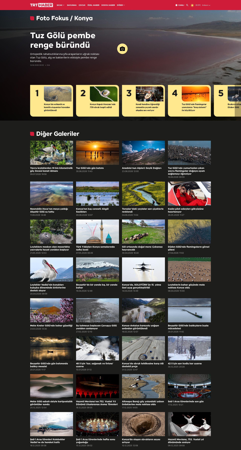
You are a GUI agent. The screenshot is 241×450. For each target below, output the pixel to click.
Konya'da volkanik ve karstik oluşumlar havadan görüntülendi (57, 107)
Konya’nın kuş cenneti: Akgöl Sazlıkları (92, 210)
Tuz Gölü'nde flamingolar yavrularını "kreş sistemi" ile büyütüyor (194, 107)
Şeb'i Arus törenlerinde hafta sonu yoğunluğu (95, 441)
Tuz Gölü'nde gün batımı (90, 168)
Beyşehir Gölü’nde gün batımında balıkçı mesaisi (49, 365)
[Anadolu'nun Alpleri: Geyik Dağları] (143, 153)
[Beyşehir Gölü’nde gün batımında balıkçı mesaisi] (51, 348)
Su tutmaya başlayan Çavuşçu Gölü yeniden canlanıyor (96, 327)
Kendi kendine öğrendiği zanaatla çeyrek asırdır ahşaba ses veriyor (148, 107)
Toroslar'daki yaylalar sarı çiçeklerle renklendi (143, 210)
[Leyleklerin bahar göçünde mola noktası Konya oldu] (189, 269)
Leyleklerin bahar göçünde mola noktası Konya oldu (186, 286)
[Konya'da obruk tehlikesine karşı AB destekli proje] (143, 348)
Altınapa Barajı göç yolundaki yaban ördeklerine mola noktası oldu (143, 403)
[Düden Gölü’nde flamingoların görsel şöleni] (189, 231)
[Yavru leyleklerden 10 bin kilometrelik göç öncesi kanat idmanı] (51, 153)
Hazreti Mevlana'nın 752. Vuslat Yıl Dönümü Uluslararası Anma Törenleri (97, 403)
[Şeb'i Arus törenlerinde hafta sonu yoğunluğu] (97, 424)
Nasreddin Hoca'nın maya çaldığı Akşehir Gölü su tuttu (49, 210)
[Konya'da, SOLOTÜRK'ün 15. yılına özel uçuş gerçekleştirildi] (143, 269)
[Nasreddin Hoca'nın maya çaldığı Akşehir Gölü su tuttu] (51, 194)
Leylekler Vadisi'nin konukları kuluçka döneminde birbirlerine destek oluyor (48, 288)
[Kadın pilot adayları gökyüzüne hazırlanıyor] (189, 194)
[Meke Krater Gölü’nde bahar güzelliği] (51, 310)
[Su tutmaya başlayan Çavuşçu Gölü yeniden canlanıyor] (97, 310)
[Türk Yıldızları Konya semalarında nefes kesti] (97, 231)
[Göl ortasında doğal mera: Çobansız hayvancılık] (143, 231)
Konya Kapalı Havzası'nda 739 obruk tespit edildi (102, 106)
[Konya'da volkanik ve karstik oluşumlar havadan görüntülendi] (58, 94)
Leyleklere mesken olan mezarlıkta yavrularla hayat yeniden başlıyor (50, 248)
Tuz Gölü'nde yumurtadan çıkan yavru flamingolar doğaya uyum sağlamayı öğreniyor (186, 171)
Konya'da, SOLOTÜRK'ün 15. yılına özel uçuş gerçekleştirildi (141, 286)
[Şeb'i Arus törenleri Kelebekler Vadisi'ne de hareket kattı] (51, 424)
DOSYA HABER (108, 5)
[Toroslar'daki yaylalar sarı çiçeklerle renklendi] (143, 194)
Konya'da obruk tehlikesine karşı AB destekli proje (143, 365)
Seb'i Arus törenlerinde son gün (186, 401)
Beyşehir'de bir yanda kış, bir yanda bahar (96, 286)
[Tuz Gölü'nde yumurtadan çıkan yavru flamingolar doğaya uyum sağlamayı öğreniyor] (189, 153)
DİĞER (120, 5)
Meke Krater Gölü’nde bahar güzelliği (51, 325)
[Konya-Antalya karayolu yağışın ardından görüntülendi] (143, 310)
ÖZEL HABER (93, 5)
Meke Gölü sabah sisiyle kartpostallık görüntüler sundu (51, 403)
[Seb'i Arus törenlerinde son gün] (189, 386)
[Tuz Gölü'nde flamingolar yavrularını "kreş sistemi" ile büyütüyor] (195, 94)
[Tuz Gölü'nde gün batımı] (97, 153)
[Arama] (188, 5)
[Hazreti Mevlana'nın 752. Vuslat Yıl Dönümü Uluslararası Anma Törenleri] (97, 386)
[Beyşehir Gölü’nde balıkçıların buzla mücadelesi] (189, 310)
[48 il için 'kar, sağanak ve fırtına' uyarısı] (97, 348)
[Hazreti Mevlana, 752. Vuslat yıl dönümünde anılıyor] (189, 424)
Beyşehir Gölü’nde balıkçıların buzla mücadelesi (188, 327)
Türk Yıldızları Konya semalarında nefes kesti (95, 248)
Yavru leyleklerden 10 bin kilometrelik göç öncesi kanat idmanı (51, 169)
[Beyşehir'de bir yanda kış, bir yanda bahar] (97, 269)
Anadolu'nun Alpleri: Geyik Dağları (141, 168)
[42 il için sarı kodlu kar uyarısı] (189, 348)
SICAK (59, 5)
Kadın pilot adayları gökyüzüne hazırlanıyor (186, 210)
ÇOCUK (82, 5)
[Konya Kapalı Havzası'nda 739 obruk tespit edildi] (103, 94)
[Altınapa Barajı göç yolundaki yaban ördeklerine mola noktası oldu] (143, 386)
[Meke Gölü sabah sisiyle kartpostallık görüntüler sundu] (51, 386)
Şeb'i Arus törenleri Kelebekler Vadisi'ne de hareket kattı (47, 441)
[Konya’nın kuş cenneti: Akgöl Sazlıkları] (97, 194)
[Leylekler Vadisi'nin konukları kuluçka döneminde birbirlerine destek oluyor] (51, 269)
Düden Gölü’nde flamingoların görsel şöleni (188, 248)
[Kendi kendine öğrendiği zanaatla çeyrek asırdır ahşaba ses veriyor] (149, 94)
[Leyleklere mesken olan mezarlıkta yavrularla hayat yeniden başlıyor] (51, 231)
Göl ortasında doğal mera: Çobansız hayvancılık (142, 248)
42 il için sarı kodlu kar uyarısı (185, 363)
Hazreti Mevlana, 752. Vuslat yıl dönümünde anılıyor (186, 441)
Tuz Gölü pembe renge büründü (63, 41)
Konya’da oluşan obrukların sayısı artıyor (141, 441)
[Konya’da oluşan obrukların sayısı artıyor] (143, 424)
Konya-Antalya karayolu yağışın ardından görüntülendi (140, 327)
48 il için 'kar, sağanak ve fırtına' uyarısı (94, 365)
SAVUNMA (72, 5)
